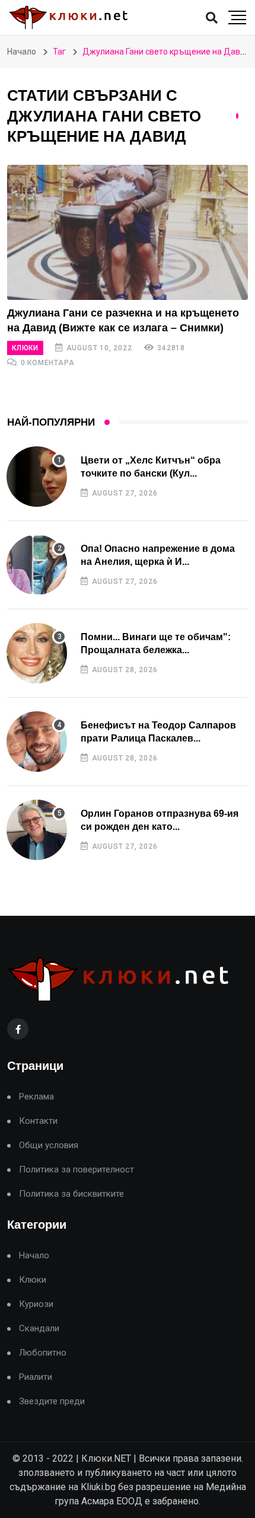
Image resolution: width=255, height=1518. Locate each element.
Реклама (36, 1096)
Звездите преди (52, 1401)
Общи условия (48, 1145)
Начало (21, 51)
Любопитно (42, 1352)
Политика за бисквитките (71, 1194)
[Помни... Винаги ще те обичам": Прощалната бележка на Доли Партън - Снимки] (36, 653)
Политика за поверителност (76, 1169)
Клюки (25, 348)
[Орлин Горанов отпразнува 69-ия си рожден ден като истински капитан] (36, 829)
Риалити (35, 1377)
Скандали (39, 1328)
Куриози (36, 1304)
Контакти (38, 1121)
